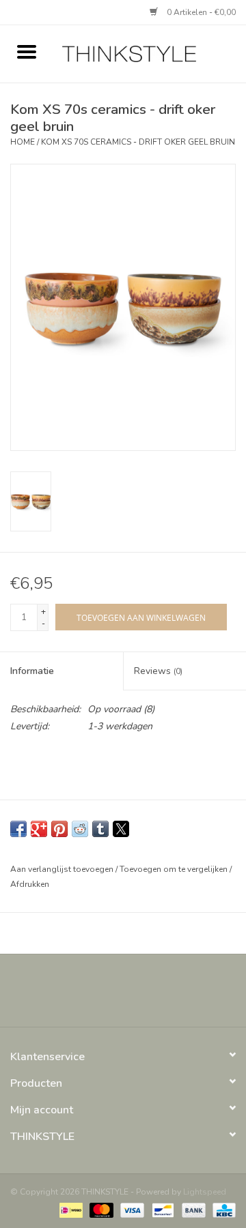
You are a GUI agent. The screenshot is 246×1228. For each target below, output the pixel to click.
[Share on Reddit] (80, 829)
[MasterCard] (100, 1208)
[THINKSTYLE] (149, 52)
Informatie (32, 670)
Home (22, 141)
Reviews (158, 670)
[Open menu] (26, 51)
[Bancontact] (161, 1208)
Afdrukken (29, 884)
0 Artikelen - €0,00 (200, 12)
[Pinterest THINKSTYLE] (135, 995)
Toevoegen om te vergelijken (175, 869)
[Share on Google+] (39, 829)
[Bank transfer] (192, 1208)
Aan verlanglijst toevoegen (62, 869)
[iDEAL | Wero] (70, 1208)
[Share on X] (121, 829)
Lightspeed (204, 1191)
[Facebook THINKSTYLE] (86, 995)
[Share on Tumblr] (100, 829)
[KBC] (222, 1208)
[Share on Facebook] (18, 829)
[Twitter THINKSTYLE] (111, 995)
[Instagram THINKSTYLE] (160, 995)
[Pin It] (59, 829)
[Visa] (130, 1208)
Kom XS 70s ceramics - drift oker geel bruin (138, 141)
